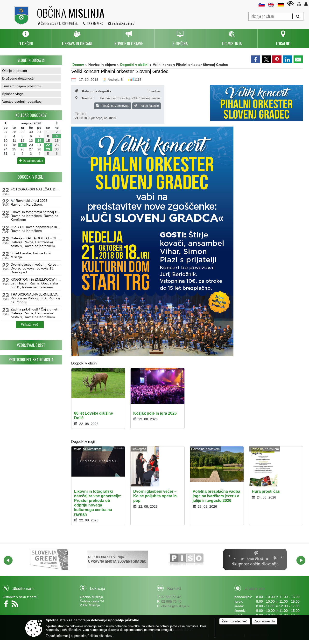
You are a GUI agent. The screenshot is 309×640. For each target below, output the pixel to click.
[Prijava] (306, 4)
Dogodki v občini (134, 65)
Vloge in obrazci (31, 60)
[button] (8, 560)
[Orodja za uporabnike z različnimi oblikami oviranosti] (290, 3)
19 (22, 145)
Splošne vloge (13, 94)
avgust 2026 (31, 123)
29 (48, 149)
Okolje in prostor (14, 71)
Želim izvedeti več (234, 621)
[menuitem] (25, 38)
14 (39, 140)
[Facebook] (7, 605)
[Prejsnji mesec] (5, 123)
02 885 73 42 (95, 23)
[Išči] (297, 16)
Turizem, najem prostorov (21, 86)
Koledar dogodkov (31, 115)
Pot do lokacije (149, 106)
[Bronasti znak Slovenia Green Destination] (49, 559)
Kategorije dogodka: (97, 91)
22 (48, 145)
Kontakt (174, 588)
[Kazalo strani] (299, 4)
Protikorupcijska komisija (31, 360)
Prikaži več (30, 324)
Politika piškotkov (99, 636)
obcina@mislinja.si (123, 23)
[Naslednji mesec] (56, 123)
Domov (78, 65)
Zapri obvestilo (264, 621)
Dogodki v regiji (31, 177)
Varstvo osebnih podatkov (22, 101)
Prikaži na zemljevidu (115, 106)
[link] (255, 59)
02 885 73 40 (171, 601)
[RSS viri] (16, 605)
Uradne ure (255, 588)
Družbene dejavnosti (18, 78)
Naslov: (87, 98)
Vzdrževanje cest (31, 345)
